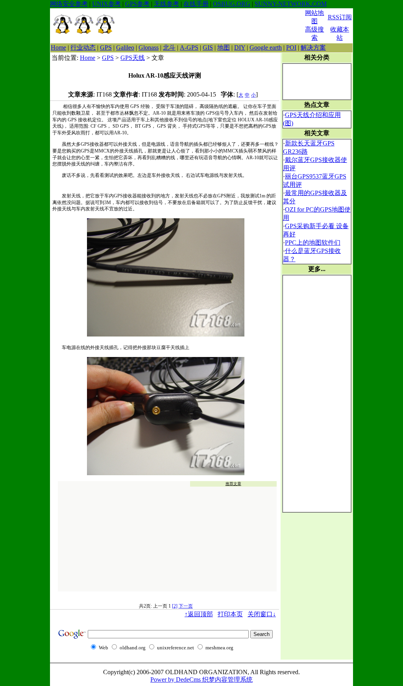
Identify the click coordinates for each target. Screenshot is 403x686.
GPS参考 (137, 3)
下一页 (186, 606)
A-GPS (189, 47)
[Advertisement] (210, 25)
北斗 (169, 47)
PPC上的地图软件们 (312, 242)
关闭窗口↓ (262, 614)
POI (291, 47)
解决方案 (313, 47)
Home (58, 47)
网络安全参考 (69, 3)
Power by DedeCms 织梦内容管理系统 (201, 679)
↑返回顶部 (199, 614)
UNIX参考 (106, 3)
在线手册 (196, 3)
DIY (239, 47)
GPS (106, 47)
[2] (174, 606)
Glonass (149, 47)
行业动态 (83, 47)
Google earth (266, 47)
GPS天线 (132, 57)
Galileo (125, 47)
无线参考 (166, 3)
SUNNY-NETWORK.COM (291, 3)
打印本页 (230, 614)
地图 (223, 47)
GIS (208, 47)
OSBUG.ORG (231, 3)
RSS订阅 (340, 17)
